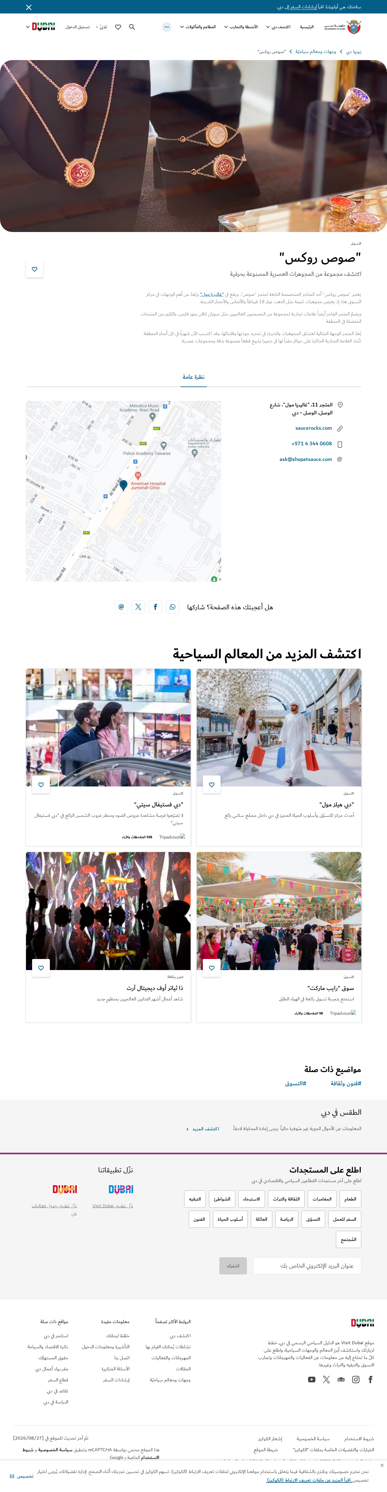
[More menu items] (167, 27)
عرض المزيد (340, 1038)
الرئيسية (307, 26)
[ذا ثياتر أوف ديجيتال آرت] (108, 911)
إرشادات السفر (303, 7)
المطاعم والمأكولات (201, 26)
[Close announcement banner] (29, 6)
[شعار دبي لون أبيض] (362, 1324)
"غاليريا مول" (212, 294)
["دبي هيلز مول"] (279, 728)
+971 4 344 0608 (312, 444)
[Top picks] (118, 26)
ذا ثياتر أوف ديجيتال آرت (155, 988)
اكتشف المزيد (205, 1129)
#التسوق (295, 1084)
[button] (22, 1476)
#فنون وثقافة (346, 1084)
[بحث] (132, 27)
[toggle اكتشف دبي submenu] (268, 27)
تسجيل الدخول (77, 26)
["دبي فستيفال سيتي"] (108, 728)
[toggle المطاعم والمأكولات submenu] (182, 27)
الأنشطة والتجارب (244, 26)
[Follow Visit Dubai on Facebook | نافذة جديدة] (370, 1379)
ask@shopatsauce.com (306, 459)
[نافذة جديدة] (172, 607)
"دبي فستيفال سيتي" (158, 805)
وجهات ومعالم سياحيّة (316, 51)
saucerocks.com (314, 428)
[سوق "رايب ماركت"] (279, 911)
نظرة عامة (194, 377)
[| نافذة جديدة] (355, 1379)
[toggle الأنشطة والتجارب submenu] (226, 27)
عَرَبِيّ (103, 26)
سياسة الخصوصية (55, 1450)
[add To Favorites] (34, 268)
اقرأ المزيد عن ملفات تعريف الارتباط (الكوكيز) (309, 1480)
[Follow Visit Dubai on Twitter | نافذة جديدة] (326, 1379)
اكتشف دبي (281, 26)
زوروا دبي (353, 51)
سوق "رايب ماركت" (330, 988)
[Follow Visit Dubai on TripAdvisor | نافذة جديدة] (341, 1379)
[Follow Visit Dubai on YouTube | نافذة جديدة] (311, 1379)
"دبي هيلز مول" (336, 805)
